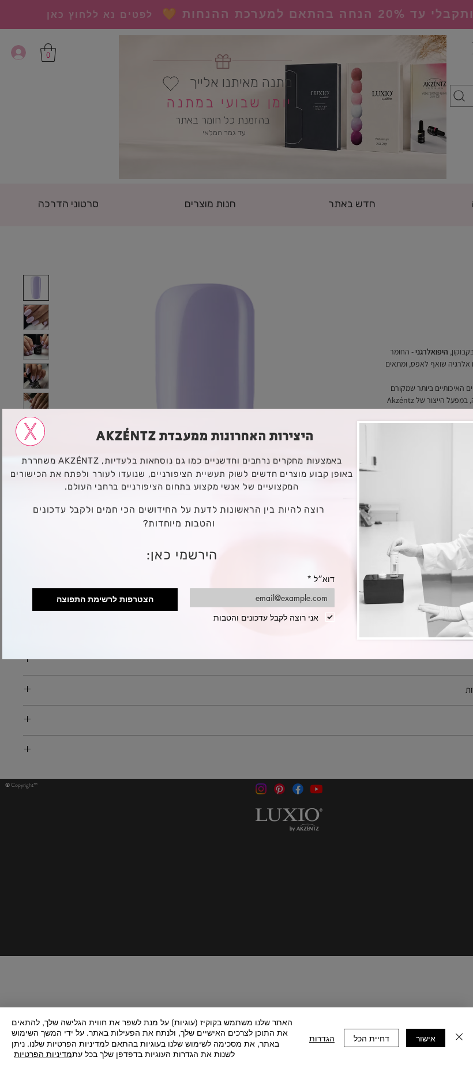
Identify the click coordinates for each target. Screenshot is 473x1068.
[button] (30, 431)
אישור (426, 1038)
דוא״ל (321, 579)
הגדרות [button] (322, 1038)
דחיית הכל (371, 1038)
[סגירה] (459, 1038)
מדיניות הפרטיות (43, 1053)
